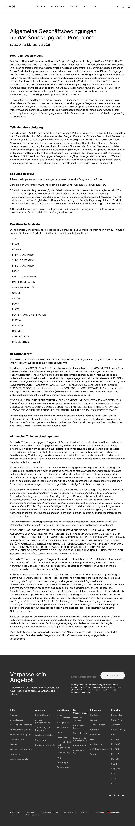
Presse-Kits (62, 727)
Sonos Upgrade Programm (43, 729)
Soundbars (95, 734)
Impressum (15, 754)
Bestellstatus (16, 719)
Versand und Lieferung (21, 724)
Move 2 (115, 759)
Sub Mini (115, 768)
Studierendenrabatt (45, 745)
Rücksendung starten (20, 729)
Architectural (96, 744)
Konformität (86, 812)
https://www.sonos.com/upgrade (39, 179)
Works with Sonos (78, 752)
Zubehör (94, 754)
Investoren (62, 737)
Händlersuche (17, 739)
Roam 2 (115, 754)
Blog (59, 757)
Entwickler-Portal (78, 727)
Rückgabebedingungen (21, 734)
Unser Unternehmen (64, 716)
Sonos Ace (116, 719)
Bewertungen (63, 767)
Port (113, 783)
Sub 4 (114, 763)
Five (113, 773)
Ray (113, 734)
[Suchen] (123, 7)
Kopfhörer (95, 715)
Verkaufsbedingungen (21, 749)
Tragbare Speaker (98, 724)
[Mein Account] (118, 7)
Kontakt (14, 744)
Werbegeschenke (44, 735)
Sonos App (62, 762)
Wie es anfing (63, 752)
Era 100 (115, 739)
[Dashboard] (10, 6)
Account (14, 715)
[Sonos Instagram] (114, 795)
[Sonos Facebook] (110, 795)
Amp (113, 778)
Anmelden (112, 675)
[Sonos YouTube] (123, 795)
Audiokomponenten (99, 749)
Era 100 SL (116, 744)
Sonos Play (116, 715)
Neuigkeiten (63, 722)
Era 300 (115, 749)
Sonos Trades (80, 733)
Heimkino (94, 729)
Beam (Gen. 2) (118, 729)
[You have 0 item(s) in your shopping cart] (128, 7)
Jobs (59, 732)
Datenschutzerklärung (81, 692)
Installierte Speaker (78, 719)
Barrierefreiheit (70, 812)
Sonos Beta (41, 740)
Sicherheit (100, 812)
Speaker (94, 719)
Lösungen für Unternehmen (80, 739)
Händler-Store (80, 745)
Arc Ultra (115, 724)
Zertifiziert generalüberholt (43, 721)
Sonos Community (19, 759)
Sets (92, 739)
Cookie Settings (32, 815)
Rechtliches (30, 812)
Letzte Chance (42, 715)
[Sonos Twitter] (119, 795)
